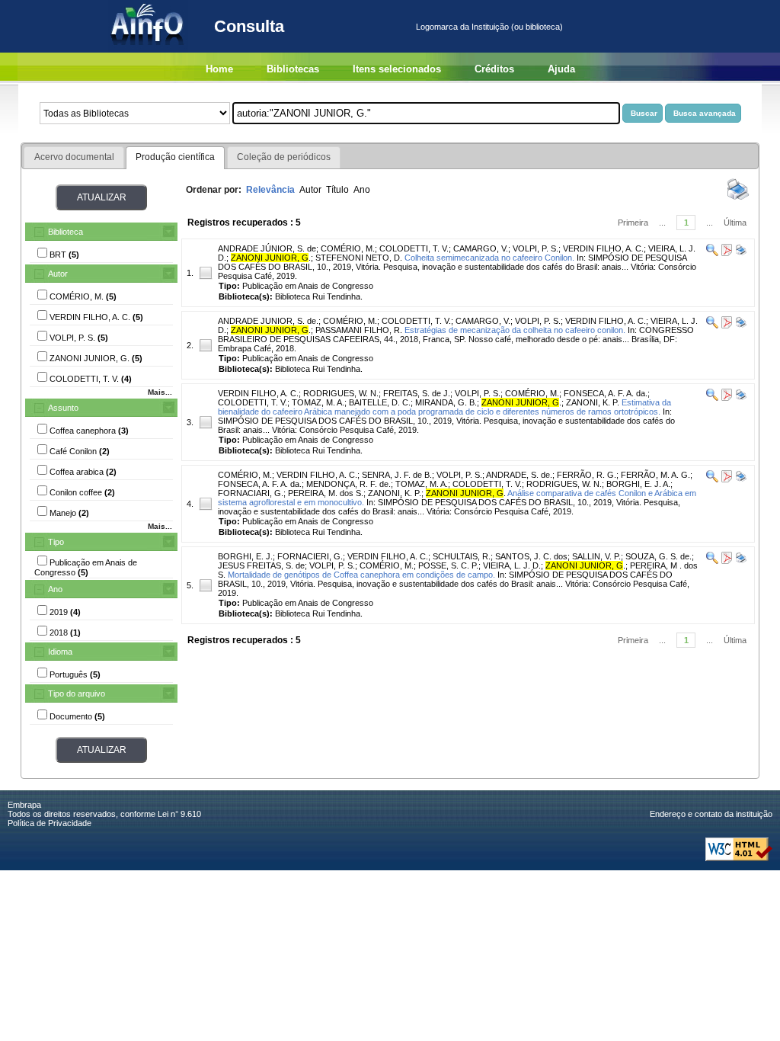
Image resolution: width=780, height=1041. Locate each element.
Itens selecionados (397, 69)
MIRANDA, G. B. (446, 402)
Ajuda (561, 69)
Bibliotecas (293, 69)
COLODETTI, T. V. (414, 248)
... (662, 222)
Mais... (160, 392)
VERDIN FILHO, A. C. (603, 248)
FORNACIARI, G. (250, 493)
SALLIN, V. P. (596, 556)
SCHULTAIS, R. (462, 556)
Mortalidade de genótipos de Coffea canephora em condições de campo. (361, 574)
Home (219, 69)
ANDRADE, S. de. (519, 474)
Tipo (56, 541)
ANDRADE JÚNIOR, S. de (267, 248)
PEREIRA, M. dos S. (325, 493)
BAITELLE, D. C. (380, 402)
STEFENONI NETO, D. (358, 257)
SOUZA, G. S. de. (658, 556)
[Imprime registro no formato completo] (740, 253)
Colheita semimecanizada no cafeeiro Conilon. (489, 257)
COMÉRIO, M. (348, 248)
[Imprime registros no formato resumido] (738, 199)
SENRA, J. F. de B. (397, 474)
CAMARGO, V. (480, 248)
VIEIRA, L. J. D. (512, 565)
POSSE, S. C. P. (448, 565)
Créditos (494, 69)
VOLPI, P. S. (535, 248)
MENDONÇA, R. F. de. (348, 483)
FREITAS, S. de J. (416, 393)
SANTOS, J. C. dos (531, 556)
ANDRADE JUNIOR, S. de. (268, 320)
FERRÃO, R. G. (586, 474)
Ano (55, 589)
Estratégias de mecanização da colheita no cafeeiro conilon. (514, 330)
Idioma (60, 651)
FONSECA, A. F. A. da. (605, 393)
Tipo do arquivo (76, 693)
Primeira (633, 222)
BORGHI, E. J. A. (638, 483)
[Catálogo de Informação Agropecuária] (148, 49)
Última (735, 222)
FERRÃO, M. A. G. (655, 474)
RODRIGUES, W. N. (341, 393)
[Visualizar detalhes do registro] (712, 253)
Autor (58, 273)
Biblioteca (65, 231)
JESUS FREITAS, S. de (261, 565)
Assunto (63, 407)
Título (337, 189)
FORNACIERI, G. (310, 556)
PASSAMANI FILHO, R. (358, 330)
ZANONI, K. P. (592, 402)
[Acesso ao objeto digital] (725, 253)
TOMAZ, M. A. (318, 402)
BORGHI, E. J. (245, 556)
